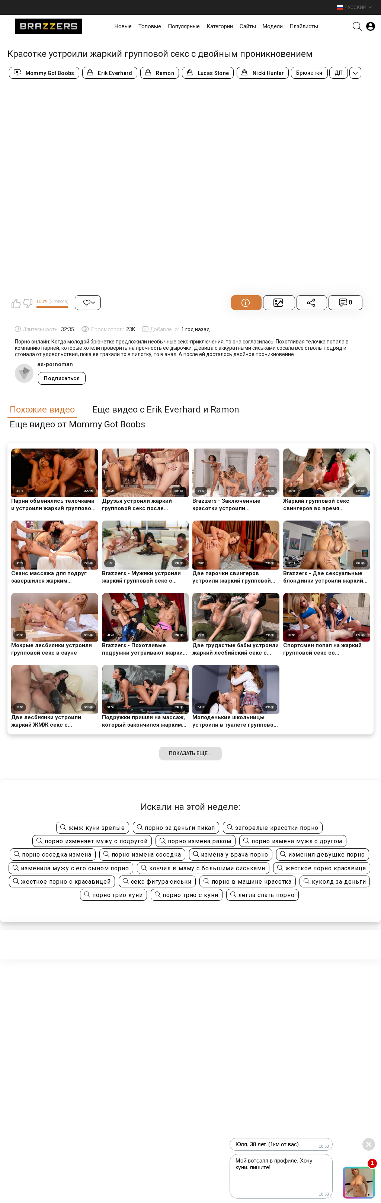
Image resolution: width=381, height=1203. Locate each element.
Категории (219, 26)
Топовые (149, 26)
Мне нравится (16, 303)
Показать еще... (190, 753)
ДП (338, 73)
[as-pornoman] (24, 373)
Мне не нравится (27, 303)
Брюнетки (309, 73)
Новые (123, 26)
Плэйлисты (303, 26)
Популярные (184, 26)
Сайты (248, 26)
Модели (273, 26)
